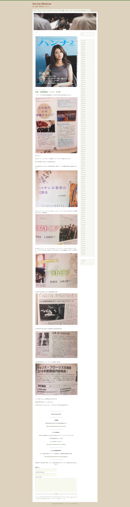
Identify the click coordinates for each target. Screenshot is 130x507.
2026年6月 (83, 44)
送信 (56, 493)
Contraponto (41, 496)
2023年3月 (83, 93)
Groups (44, 10)
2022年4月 (83, 113)
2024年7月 (83, 72)
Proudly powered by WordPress (57, 503)
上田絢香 (37, 498)
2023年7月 (83, 86)
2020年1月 (83, 168)
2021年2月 (83, 141)
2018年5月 (83, 210)
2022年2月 (83, 118)
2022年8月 (83, 107)
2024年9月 (83, 67)
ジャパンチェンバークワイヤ (46, 497)
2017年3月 (83, 239)
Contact (67, 10)
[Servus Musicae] (65, 21)
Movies (55, 10)
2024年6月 (83, 74)
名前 (37, 467)
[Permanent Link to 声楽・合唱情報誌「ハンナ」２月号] (56, 87)
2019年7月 (83, 180)
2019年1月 (83, 193)
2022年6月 (83, 109)
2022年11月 (83, 101)
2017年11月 (83, 222)
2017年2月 (83, 241)
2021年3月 (83, 139)
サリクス (39, 497)
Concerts (39, 10)
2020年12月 (83, 145)
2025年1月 (83, 63)
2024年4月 (83, 78)
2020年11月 (83, 147)
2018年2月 (83, 216)
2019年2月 (83, 191)
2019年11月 (83, 172)
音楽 (67, 496)
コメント (38, 477)
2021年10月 (83, 126)
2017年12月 (83, 220)
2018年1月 (83, 218)
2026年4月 (83, 49)
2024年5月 (83, 76)
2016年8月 (83, 254)
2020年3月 (83, 164)
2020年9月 (83, 151)
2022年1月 (83, 120)
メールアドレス (39, 472)
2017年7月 (83, 231)
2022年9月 (83, 105)
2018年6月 (83, 208)
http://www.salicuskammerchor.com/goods (56, 444)
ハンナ (61, 497)
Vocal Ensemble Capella (56, 496)
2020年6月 (83, 157)
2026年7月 (83, 42)
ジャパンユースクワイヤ (55, 497)
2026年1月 (83, 51)
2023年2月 (83, 95)
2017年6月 (83, 233)
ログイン (82, 262)
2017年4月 (83, 237)
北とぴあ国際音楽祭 (43, 498)
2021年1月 (83, 143)
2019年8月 (83, 178)
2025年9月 (83, 55)
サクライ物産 (61, 10)
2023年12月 (83, 82)
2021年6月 (83, 134)
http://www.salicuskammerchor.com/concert (56, 426)
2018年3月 (83, 214)
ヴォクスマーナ (64, 496)
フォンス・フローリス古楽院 (67, 497)
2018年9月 (83, 201)
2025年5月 (83, 59)
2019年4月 (83, 187)
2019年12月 (83, 170)
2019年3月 (83, 189)
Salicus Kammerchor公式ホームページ (82, 10)
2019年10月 (83, 174)
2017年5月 (83, 235)
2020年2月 (83, 166)
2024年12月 (83, 65)
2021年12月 (83, 122)
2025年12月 (83, 53)
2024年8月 (83, 70)
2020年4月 (83, 162)
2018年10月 (83, 199)
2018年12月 (83, 195)
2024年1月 (83, 80)
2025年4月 (83, 61)
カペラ (72, 496)
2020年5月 (83, 159)
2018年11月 (83, 197)
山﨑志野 (58, 498)
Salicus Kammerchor (48, 496)
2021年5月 (83, 136)
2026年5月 (83, 47)
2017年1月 (83, 243)
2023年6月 (83, 88)
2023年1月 (83, 97)
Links (71, 10)
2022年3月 (83, 116)
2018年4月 (83, 212)
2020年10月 (83, 149)
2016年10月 (83, 249)
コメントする (63, 498)
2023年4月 (83, 90)
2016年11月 (83, 247)
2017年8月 (83, 229)
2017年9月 (83, 226)
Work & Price (50, 10)
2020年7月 (83, 155)
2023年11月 (83, 84)
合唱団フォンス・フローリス (52, 498)
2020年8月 (83, 153)
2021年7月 (83, 132)
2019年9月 (83, 176)
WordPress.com (75, 503)
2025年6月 (83, 57)
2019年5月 (83, 185)
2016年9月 (83, 252)
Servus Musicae (41, 3)
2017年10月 (83, 224)
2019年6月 (83, 182)
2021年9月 (83, 128)
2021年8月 (83, 130)
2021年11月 (83, 124)
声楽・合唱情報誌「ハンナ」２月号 (47, 92)
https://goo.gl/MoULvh (63, 405)
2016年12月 (83, 245)
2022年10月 (83, 103)
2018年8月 (83, 203)
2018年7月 (83, 205)
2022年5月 (83, 111)
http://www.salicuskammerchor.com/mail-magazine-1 (56, 456)
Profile (34, 10)
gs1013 (43, 89)
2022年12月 (83, 99)
